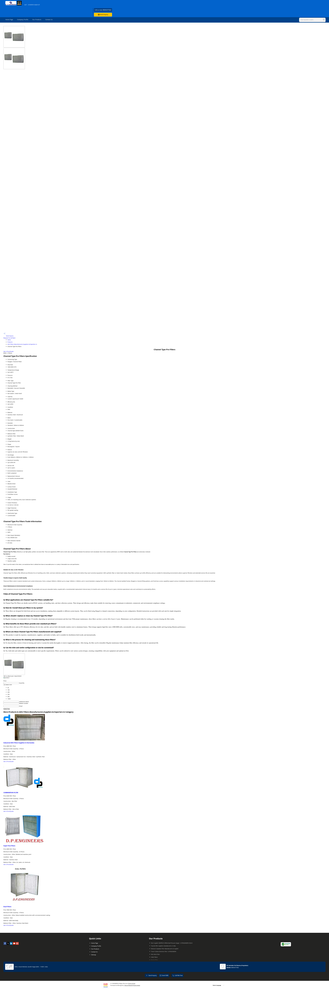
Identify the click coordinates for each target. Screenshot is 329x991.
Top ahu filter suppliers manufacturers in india (163, 946)
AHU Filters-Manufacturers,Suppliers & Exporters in (22, 344)
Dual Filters (7, 907)
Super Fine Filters (9, 846)
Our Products (36, 19)
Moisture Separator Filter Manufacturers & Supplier (164, 948)
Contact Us (49, 19)
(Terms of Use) (131, 983)
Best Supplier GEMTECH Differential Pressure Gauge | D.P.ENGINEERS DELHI (171, 943)
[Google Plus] (17, 944)
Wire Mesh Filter (155, 954)
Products (10, 342)
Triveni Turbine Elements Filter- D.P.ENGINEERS (163, 951)
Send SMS (165, 975)
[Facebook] (5, 944)
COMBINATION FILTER (10, 793)
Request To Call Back (9, 338)
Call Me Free (179, 975)
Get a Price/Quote (8, 351)
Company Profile (22, 19)
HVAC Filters (154, 957)
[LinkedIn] (11, 944)
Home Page (9, 19)
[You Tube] (14, 944)
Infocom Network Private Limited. (132, 985)
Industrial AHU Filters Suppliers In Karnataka (18, 743)
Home (9, 340)
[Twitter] (8, 944)
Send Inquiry (104, 14)
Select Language (217, 985)
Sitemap (93, 955)
